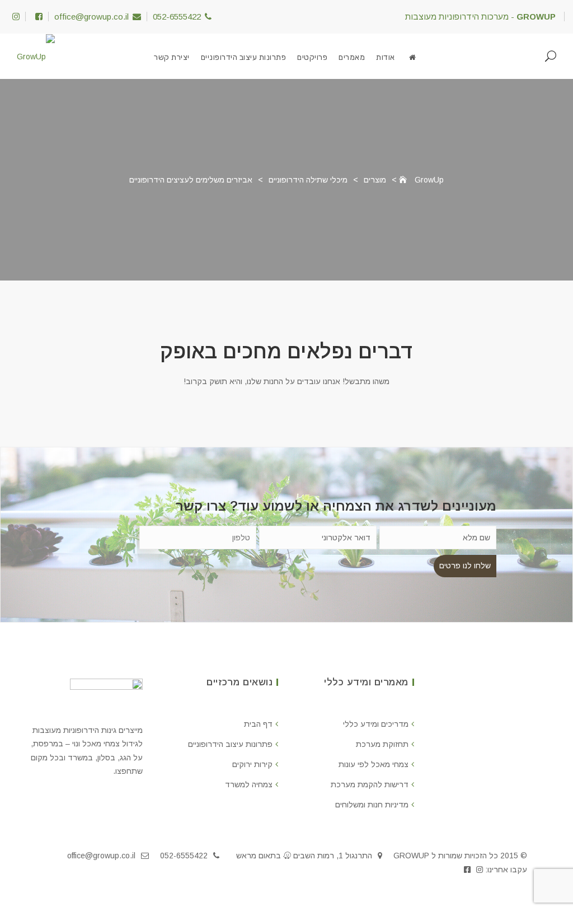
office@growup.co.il (91, 16)
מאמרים (352, 57)
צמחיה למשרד (249, 784)
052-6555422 (177, 16)
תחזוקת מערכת (382, 744)
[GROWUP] (412, 57)
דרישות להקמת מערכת (369, 784)
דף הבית (258, 723)
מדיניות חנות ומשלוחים (371, 804)
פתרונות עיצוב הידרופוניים (243, 57)
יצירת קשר (172, 57)
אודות (385, 57)
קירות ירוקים (252, 764)
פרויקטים (312, 57)
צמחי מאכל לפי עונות (373, 764)
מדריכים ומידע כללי (375, 723)
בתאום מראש (258, 855)
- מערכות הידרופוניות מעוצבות (480, 16)
